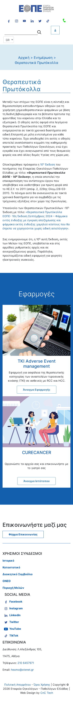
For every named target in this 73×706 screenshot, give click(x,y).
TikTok (13, 635)
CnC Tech (46, 692)
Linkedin (15, 615)
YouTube (15, 628)
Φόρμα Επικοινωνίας (23, 534)
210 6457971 (25, 663)
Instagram (16, 608)
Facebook (15, 601)
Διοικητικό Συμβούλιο (18, 574)
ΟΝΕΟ (7, 581)
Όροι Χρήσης (42, 684)
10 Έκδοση (47, 164)
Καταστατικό (11, 567)
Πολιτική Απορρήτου (17, 684)
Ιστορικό (8, 560)
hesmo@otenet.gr (22, 669)
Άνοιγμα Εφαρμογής (36, 389)
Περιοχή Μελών (13, 587)
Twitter (14, 622)
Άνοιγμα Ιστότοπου (36, 481)
